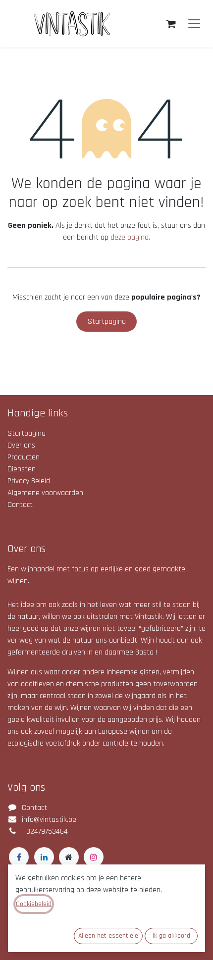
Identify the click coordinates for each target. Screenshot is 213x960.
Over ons (21, 445)
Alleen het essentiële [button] (108, 935)
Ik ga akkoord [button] (171, 935)
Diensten (21, 469)
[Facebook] (19, 857)
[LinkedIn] (44, 857)
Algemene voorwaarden (45, 493)
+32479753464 (45, 831)
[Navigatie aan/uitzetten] (194, 24)
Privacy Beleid (28, 481)
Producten (23, 457)
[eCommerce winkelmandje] (171, 24)
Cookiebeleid (34, 904)
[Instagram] (94, 857)
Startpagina (107, 321)
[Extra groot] (69, 857)
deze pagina (129, 237)
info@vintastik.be (49, 819)
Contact (20, 505)
